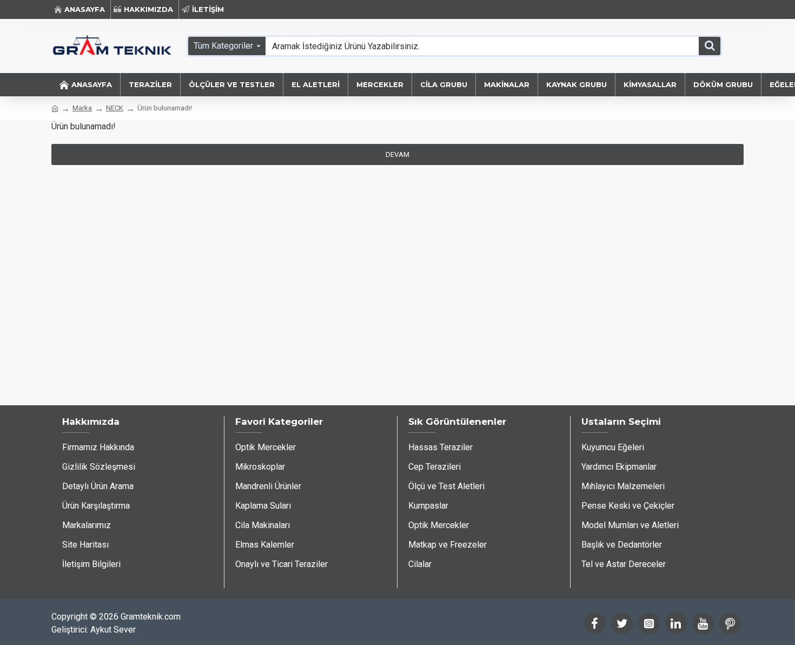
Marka (82, 108)
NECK (114, 108)
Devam (397, 154)
